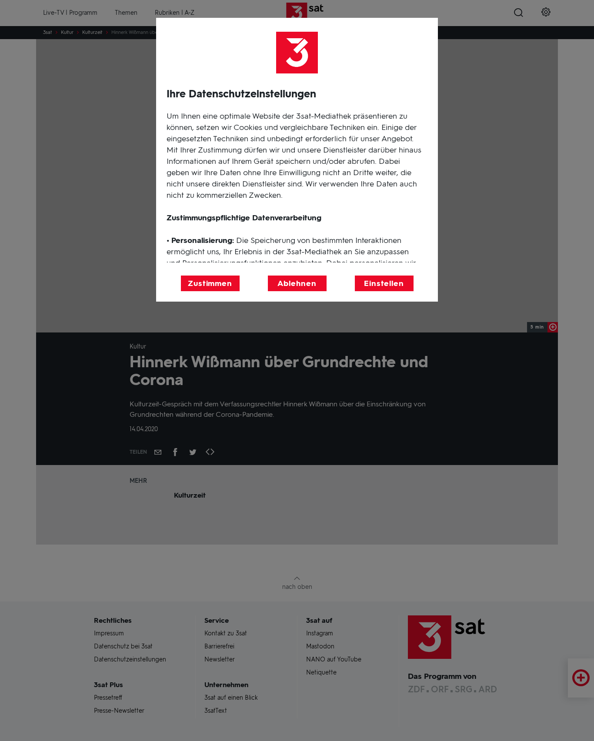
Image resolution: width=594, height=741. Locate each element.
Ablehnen (296, 283)
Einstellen (384, 283)
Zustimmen (210, 283)
